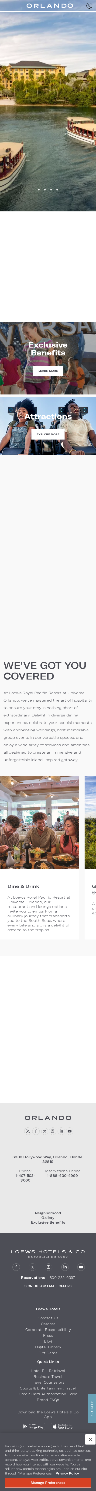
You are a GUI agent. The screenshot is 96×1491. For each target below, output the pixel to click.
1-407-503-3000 (48, 297)
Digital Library (48, 1347)
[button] (48, 1309)
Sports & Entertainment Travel (48, 1388)
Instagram (53, 1131)
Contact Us (48, 1318)
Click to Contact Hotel (48, 319)
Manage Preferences (48, 1482)
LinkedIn (65, 1267)
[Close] (90, 1439)
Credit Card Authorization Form (48, 1394)
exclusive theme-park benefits (31, 548)
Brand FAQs (48, 1400)
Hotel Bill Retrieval (48, 1371)
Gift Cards (48, 1353)
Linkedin (61, 1131)
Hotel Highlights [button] (19, 616)
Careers (48, 1324)
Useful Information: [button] (22, 628)
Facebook (36, 1131)
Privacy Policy (67, 1473)
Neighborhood (48, 1213)
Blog (48, 1341)
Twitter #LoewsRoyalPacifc (44, 1131)
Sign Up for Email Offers (48, 1286)
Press (48, 1335)
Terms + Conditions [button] (23, 641)
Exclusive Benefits (48, 1222)
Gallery (47, 1218)
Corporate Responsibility (48, 1330)
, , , (48, 1159)
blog (27, 1131)
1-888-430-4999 (48, 305)
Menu (8, 5)
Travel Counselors (48, 1382)
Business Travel (48, 1377)
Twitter (32, 1267)
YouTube (69, 1131)
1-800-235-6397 (60, 1278)
